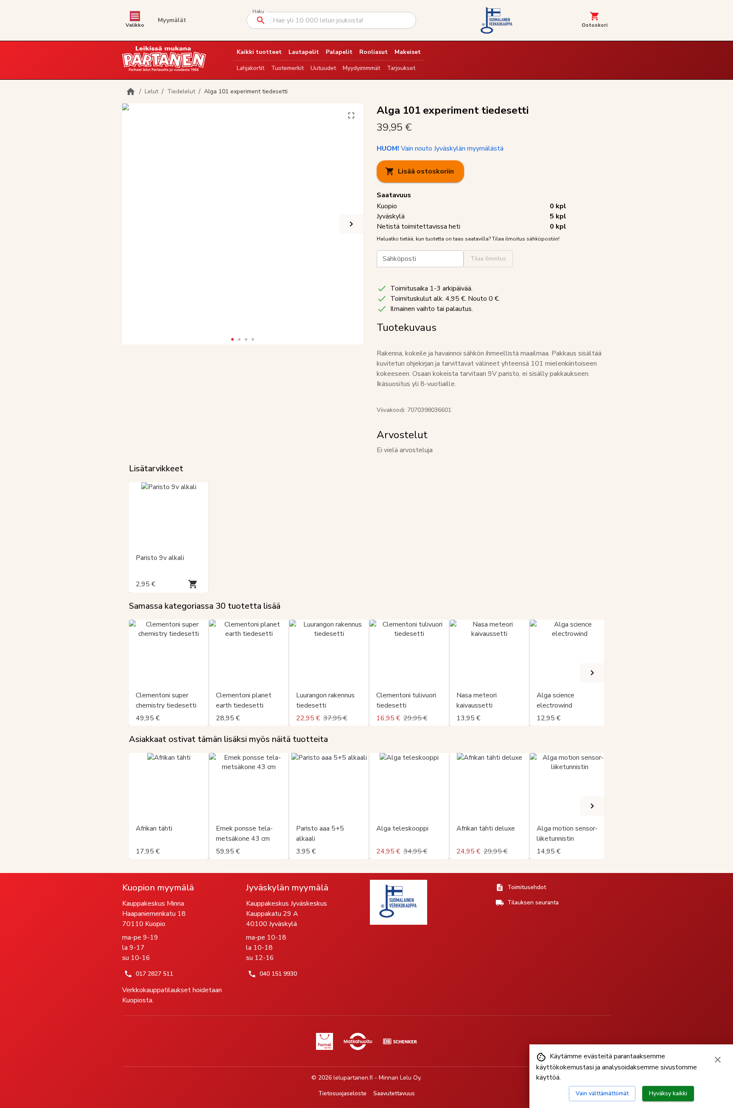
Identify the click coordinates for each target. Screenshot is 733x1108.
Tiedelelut (181, 91)
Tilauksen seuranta (533, 902)
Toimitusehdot (526, 887)
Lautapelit (303, 52)
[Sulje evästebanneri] (717, 1059)
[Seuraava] (351, 224)
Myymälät (172, 20)
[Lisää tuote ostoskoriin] (193, 584)
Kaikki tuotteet (259, 52)
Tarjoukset (401, 68)
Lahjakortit (250, 68)
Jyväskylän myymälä (287, 887)
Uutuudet (323, 68)
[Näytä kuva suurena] (351, 115)
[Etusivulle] (131, 92)
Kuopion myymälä (158, 887)
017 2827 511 (154, 974)
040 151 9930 (278, 974)
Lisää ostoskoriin (426, 171)
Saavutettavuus (394, 1093)
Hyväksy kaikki (668, 1093)
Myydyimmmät (361, 68)
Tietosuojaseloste (342, 1093)
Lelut (151, 91)
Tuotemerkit (287, 68)
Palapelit (339, 52)
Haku (258, 11)
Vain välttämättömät (602, 1093)
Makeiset (407, 52)
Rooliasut (373, 52)
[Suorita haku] (260, 20)
